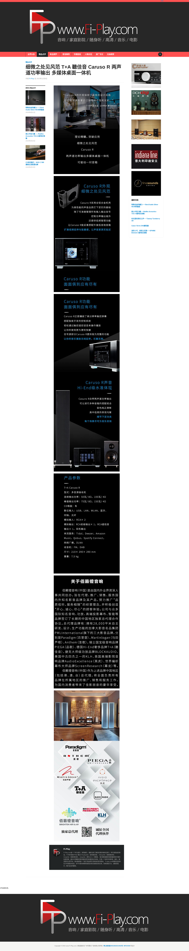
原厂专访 (99, 54)
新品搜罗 (53, 54)
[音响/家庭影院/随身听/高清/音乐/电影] (84, 27)
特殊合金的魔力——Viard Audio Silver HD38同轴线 (35, 109)
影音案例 (66, 54)
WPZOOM (127, 946)
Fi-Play (31, 78)
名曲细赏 (110, 54)
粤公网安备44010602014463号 (113, 946)
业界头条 (31, 54)
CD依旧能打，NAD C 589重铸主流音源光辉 (35, 163)
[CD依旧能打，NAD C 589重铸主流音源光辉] (35, 153)
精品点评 (42, 54)
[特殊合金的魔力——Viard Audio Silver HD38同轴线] (35, 98)
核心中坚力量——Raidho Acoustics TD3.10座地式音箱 (35, 136)
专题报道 (77, 54)
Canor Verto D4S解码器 (140, 226)
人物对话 (88, 54)
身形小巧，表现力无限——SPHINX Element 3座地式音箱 (143, 232)
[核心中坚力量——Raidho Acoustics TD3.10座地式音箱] (35, 125)
